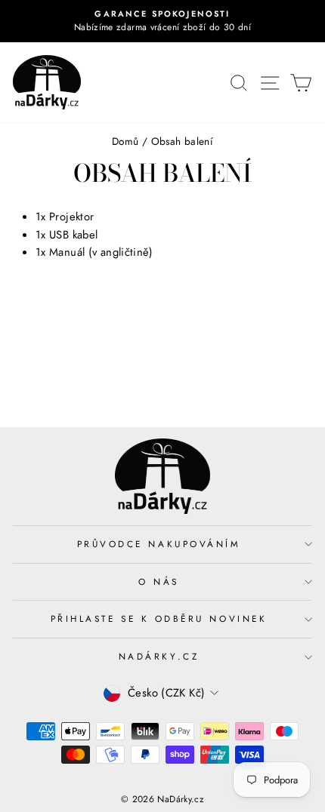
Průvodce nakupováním (159, 543)
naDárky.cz (159, 656)
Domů (125, 141)
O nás (158, 581)
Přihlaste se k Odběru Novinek (159, 618)
